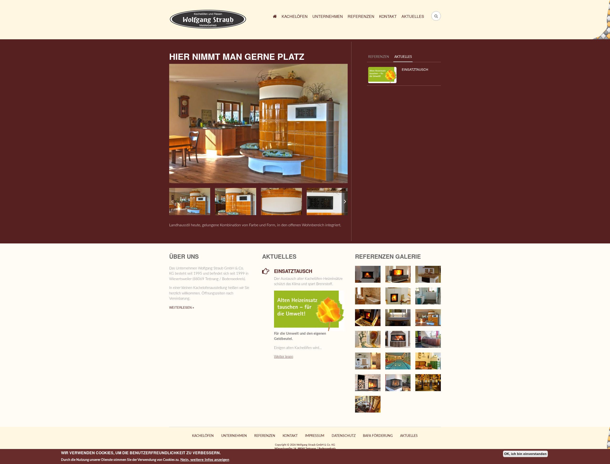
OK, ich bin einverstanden (525, 454)
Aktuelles (413, 16)
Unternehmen (327, 16)
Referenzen (361, 16)
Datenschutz (344, 436)
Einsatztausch (415, 69)
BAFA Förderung (378, 436)
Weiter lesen (283, 356)
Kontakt (388, 16)
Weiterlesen (181, 307)
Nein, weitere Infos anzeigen (204, 459)
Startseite (274, 17)
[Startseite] (208, 19)
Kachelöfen (295, 16)
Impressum (314, 436)
